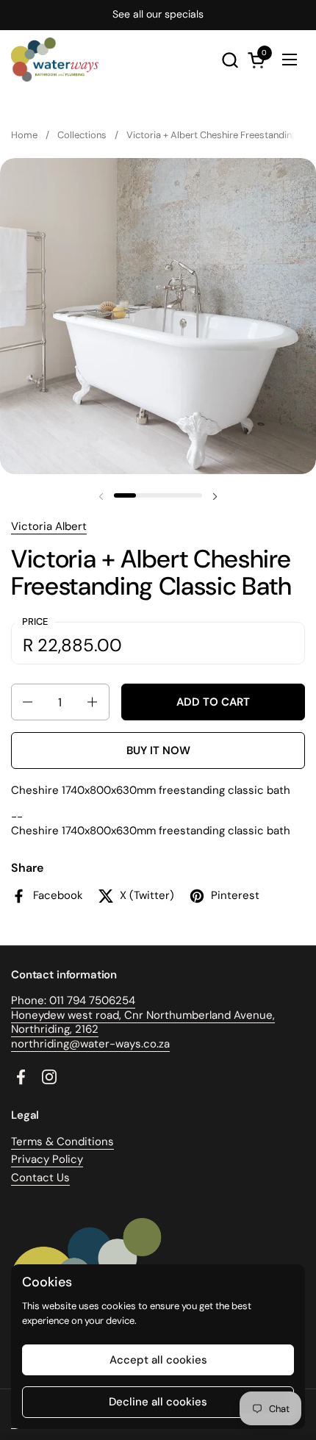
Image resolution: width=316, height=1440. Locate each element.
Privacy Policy (47, 1159)
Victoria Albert (49, 526)
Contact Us (40, 1177)
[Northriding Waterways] (54, 59)
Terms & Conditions (62, 1141)
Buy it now (158, 750)
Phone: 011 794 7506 (63, 1000)
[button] (229, 60)
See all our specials (158, 14)
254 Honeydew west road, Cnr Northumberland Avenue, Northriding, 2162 (143, 1014)
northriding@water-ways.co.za (90, 1043)
